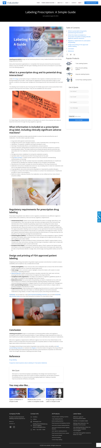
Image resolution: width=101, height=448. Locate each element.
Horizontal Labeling (56, 437)
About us (11, 421)
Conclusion (71, 49)
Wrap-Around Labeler (57, 435)
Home (38, 2)
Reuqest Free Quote (91, 2)
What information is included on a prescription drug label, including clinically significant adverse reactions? (79, 36)
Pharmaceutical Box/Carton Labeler (60, 433)
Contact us (12, 423)
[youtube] (10, 427)
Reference (71, 51)
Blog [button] (67, 2)
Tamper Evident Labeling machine (60, 416)
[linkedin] (74, 54)
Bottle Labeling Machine (57, 421)
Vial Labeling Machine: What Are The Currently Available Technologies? (81, 428)
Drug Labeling (13, 360)
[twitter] (71, 54)
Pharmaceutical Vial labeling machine (61, 423)
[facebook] (67, 54)
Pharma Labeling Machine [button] (48, 2)
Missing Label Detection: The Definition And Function (80, 424)
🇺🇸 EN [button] (79, 2)
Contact (74, 2)
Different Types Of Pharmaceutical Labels (79, 417)
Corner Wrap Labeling (57, 439)
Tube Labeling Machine (57, 419)
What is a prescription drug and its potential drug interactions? (77, 32)
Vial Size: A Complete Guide (80, 421)
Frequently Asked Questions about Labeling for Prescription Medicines (28, 363)
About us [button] (60, 2)
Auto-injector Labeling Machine (59, 431)
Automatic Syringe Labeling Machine (60, 425)
